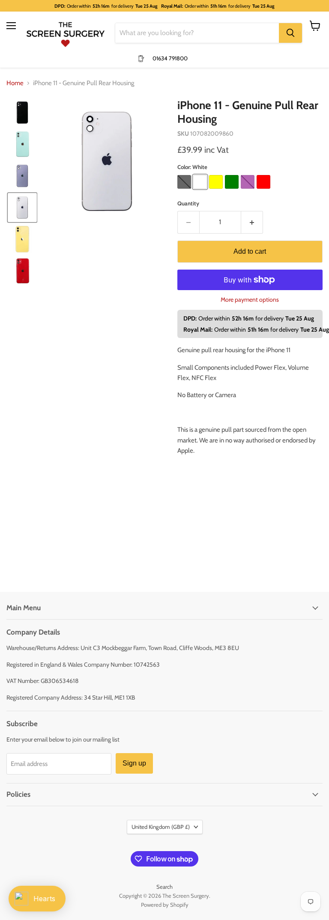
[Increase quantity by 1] (252, 222)
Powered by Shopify (164, 904)
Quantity (188, 203)
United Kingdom (161, 826)
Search (164, 886)
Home (15, 83)
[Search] (290, 33)
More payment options (250, 299)
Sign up (134, 763)
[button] (22, 112)
